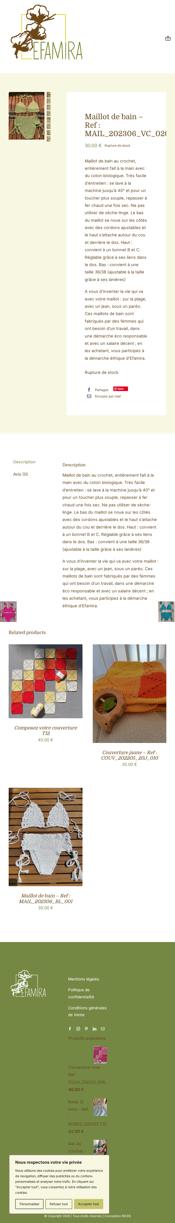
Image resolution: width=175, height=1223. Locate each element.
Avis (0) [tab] (20, 474)
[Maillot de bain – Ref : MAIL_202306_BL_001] (45, 791)
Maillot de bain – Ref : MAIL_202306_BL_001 (45, 898)
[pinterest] (86, 1029)
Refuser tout (59, 1204)
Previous (12, 115)
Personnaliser (29, 1204)
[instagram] (78, 1029)
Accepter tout (88, 1204)
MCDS (126, 1216)
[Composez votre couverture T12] (45, 647)
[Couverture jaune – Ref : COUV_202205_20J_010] (129, 647)
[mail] (103, 1029)
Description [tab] (24, 461)
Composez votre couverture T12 (45, 730)
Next (41, 115)
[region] (59, 1184)
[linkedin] (94, 1029)
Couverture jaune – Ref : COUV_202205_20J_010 (129, 755)
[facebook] (70, 1029)
